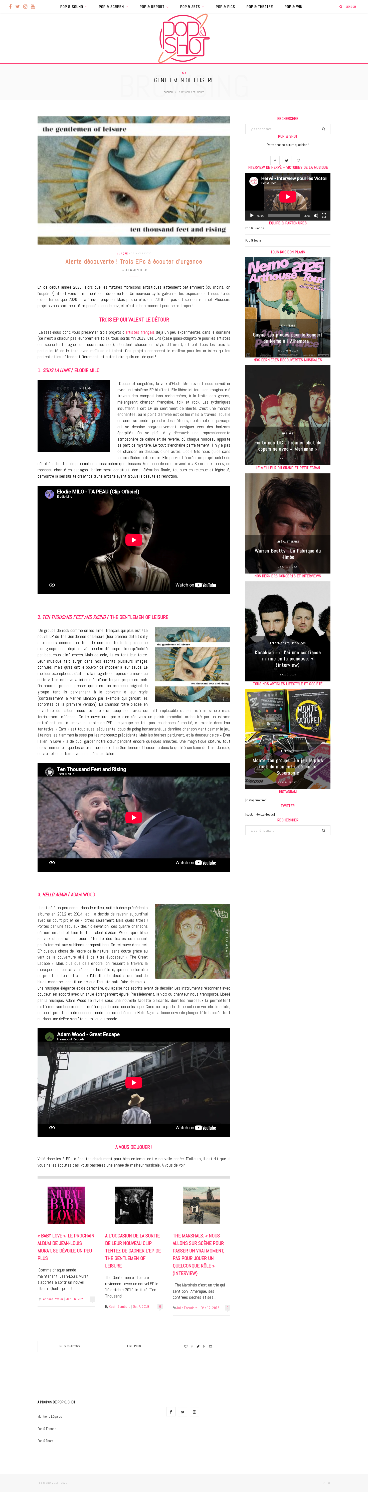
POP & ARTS (190, 6)
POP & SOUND (71, 6)
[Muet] (315, 215)
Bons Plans (288, 325)
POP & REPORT (152, 6)
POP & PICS (225, 6)
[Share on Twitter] (198, 1346)
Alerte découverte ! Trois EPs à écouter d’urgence (134, 261)
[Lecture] (251, 215)
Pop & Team (253, 240)
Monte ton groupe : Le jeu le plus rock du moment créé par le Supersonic (288, 766)
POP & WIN (293, 6)
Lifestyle (287, 751)
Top (328, 1483)
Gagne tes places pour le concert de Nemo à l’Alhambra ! (288, 337)
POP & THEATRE (260, 6)
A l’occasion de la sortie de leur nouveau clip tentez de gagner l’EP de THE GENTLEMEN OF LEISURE (133, 1250)
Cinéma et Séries (287, 541)
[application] (287, 197)
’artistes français (139, 332)
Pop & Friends (254, 228)
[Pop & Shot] (184, 38)
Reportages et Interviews (288, 643)
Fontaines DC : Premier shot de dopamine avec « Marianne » (288, 445)
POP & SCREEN (111, 6)
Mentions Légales (50, 1416)
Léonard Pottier (135, 270)
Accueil (168, 92)
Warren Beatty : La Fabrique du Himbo (288, 553)
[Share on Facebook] (192, 1346)
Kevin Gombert (119, 1306)
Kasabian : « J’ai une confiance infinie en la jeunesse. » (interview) (288, 658)
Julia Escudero (186, 1308)
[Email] (210, 1346)
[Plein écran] (323, 215)
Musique (122, 253)
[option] (287, 307)
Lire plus (134, 1346)
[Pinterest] (204, 1346)
